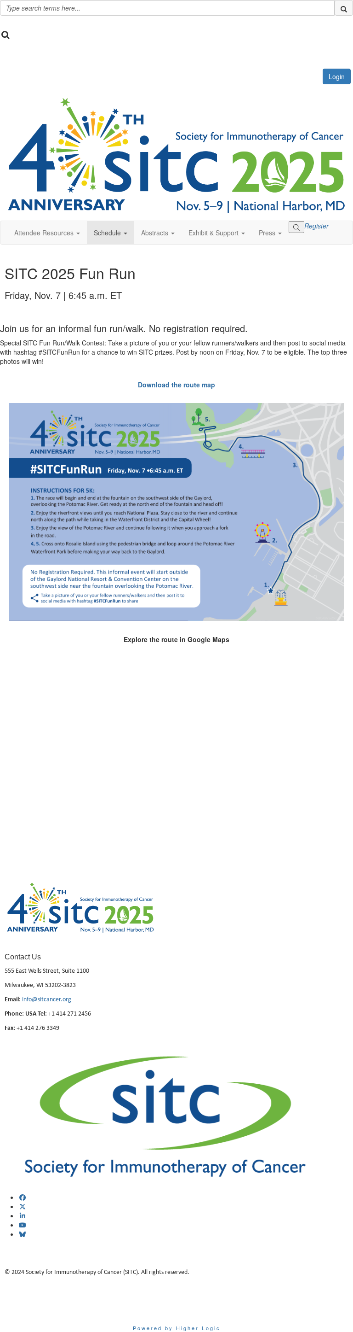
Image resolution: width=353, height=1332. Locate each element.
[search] (344, 8)
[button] (47, 232)
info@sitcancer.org (46, 999)
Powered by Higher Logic (177, 1328)
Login (337, 76)
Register (316, 225)
